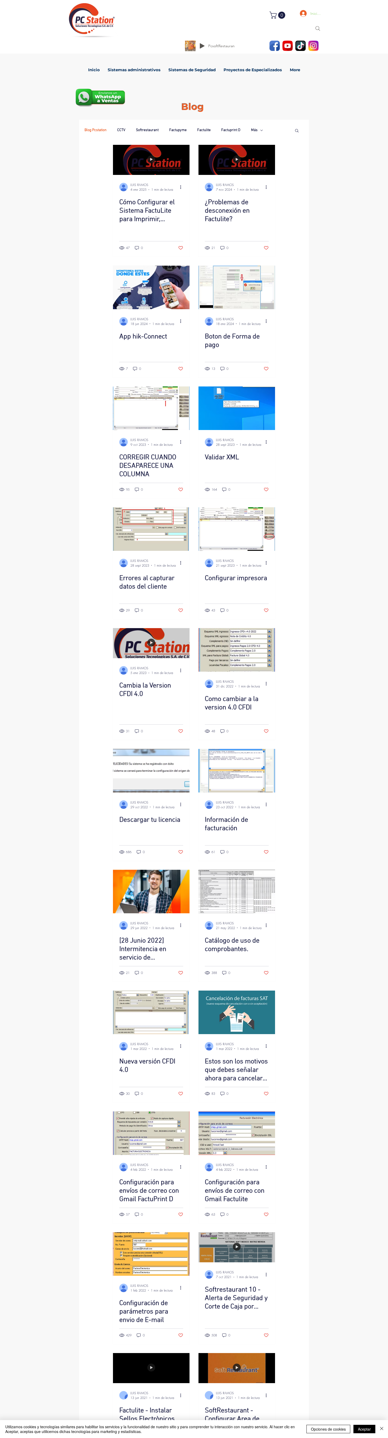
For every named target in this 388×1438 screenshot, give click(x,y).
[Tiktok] (300, 46)
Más (254, 130)
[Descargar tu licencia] (151, 770)
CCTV (121, 130)
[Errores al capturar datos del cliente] (151, 529)
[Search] (317, 28)
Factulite (204, 130)
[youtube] (287, 46)
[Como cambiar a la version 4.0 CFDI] (236, 650)
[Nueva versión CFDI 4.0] (151, 1012)
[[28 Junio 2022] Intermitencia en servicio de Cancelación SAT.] (151, 891)
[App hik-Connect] (151, 287)
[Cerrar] (381, 1429)
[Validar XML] (236, 408)
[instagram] (313, 46)
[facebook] (274, 46)
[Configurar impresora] (236, 529)
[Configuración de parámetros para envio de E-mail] (151, 1254)
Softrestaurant (147, 130)
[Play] (202, 46)
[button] (278, 15)
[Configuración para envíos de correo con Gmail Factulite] (236, 1133)
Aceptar (364, 1429)
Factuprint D (230, 130)
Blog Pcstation (95, 130)
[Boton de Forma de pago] (236, 287)
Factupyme (178, 130)
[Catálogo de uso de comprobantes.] (236, 891)
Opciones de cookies (328, 1429)
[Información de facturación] (236, 770)
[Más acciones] (182, 187)
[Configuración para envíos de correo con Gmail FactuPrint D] (151, 1133)
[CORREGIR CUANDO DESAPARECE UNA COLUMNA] (151, 408)
